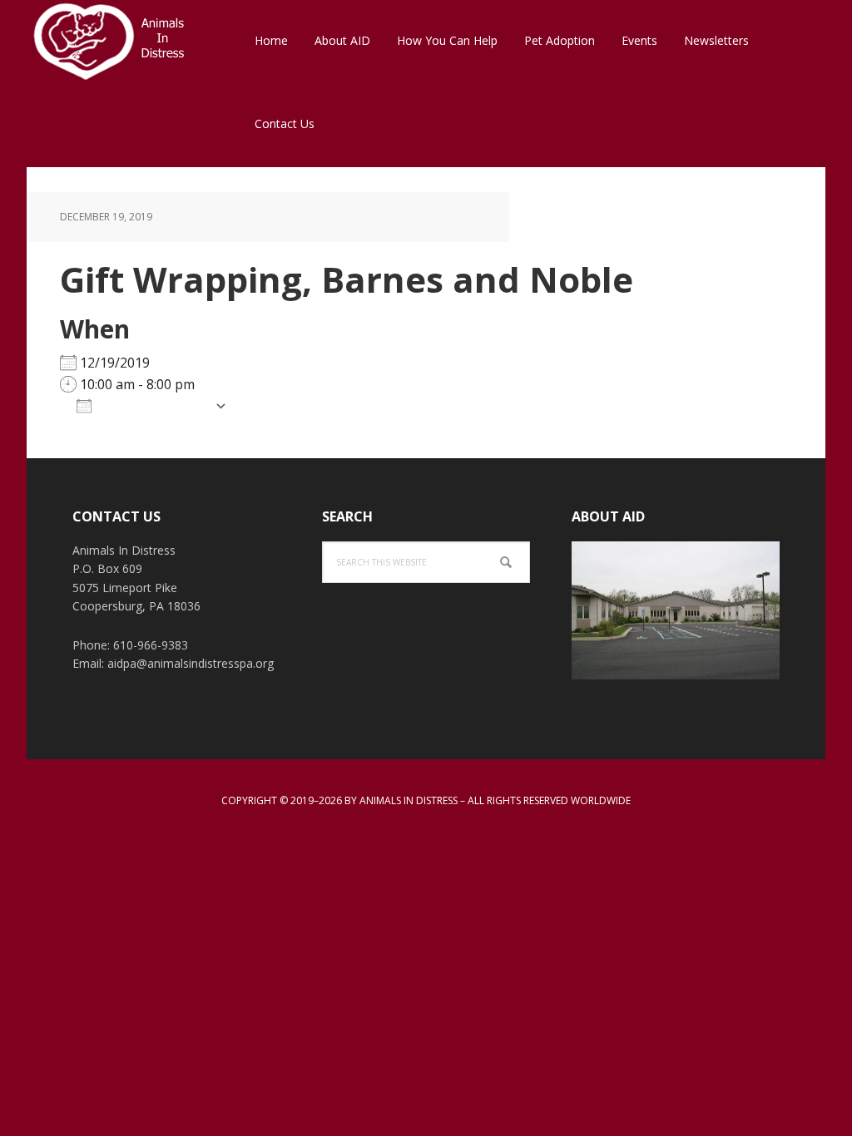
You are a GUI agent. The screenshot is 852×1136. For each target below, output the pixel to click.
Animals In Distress (135, 41)
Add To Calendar (153, 405)
